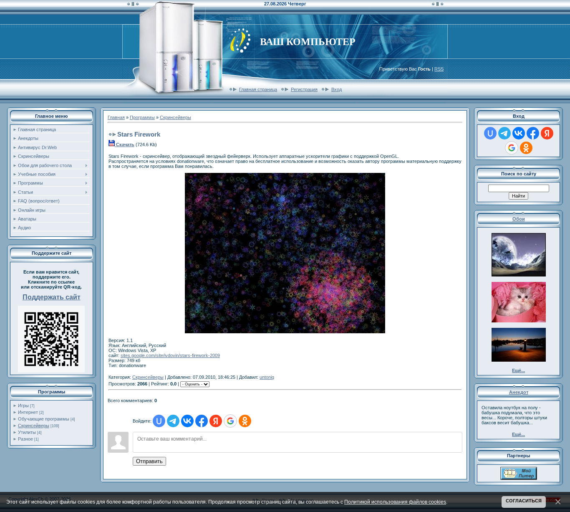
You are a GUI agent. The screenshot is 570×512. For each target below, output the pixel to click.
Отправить (149, 461)
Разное (25, 438)
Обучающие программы (43, 418)
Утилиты (27, 432)
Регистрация (304, 89)
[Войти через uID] (159, 421)
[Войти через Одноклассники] (245, 421)
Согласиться (524, 500)
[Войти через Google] (230, 421)
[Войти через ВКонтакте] (187, 421)
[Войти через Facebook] (201, 421)
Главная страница (258, 89)
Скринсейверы (33, 425)
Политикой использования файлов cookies (395, 501)
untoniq (267, 377)
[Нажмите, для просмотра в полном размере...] (285, 331)
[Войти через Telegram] (173, 421)
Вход (336, 89)
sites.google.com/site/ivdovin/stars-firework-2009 (170, 355)
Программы (142, 117)
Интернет (28, 412)
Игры (23, 405)
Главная (116, 117)
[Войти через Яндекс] (215, 421)
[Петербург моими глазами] (518, 478)
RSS (439, 68)
